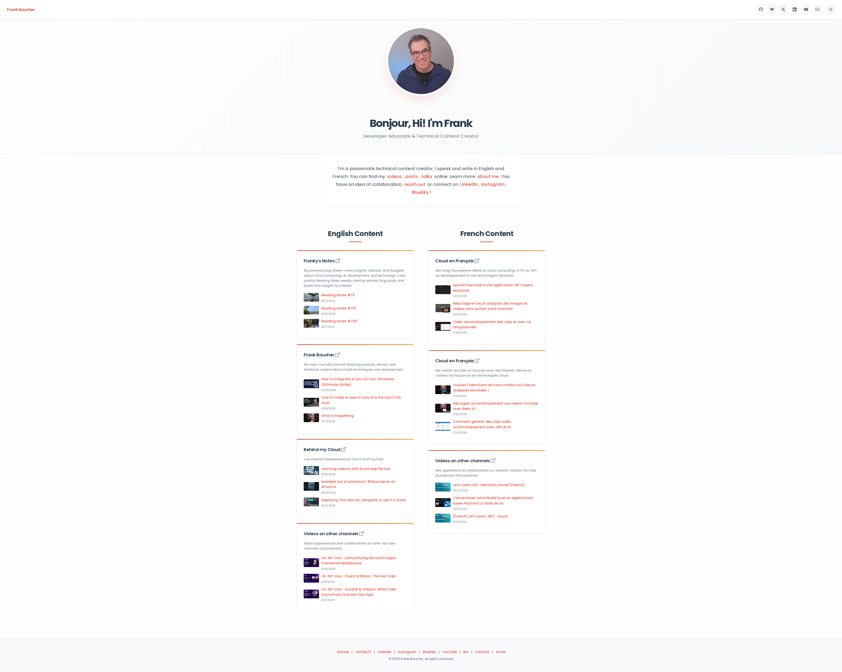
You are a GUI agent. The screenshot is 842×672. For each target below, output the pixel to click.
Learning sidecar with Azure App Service (355, 468)
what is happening (337, 415)
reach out (414, 184)
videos (394, 176)
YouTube (449, 652)
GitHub (343, 652)
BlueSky (420, 192)
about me (488, 176)
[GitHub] (761, 9)
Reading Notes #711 (338, 295)
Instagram (493, 184)
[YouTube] (806, 9)
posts (411, 176)
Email (500, 652)
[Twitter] (783, 9)
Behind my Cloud (322, 449)
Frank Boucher (21, 9)
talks (426, 176)
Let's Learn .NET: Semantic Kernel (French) (489, 485)
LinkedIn (469, 184)
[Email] (817, 9)
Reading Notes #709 (339, 321)
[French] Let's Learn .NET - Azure (480, 516)
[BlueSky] (772, 9)
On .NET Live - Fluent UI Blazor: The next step (358, 576)
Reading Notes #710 (338, 308)
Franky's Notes (320, 261)
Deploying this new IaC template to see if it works (363, 500)
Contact (482, 652)
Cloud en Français (455, 261)
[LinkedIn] (795, 9)
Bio (466, 652)
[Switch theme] (831, 9)
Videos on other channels (331, 534)
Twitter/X (363, 652)
